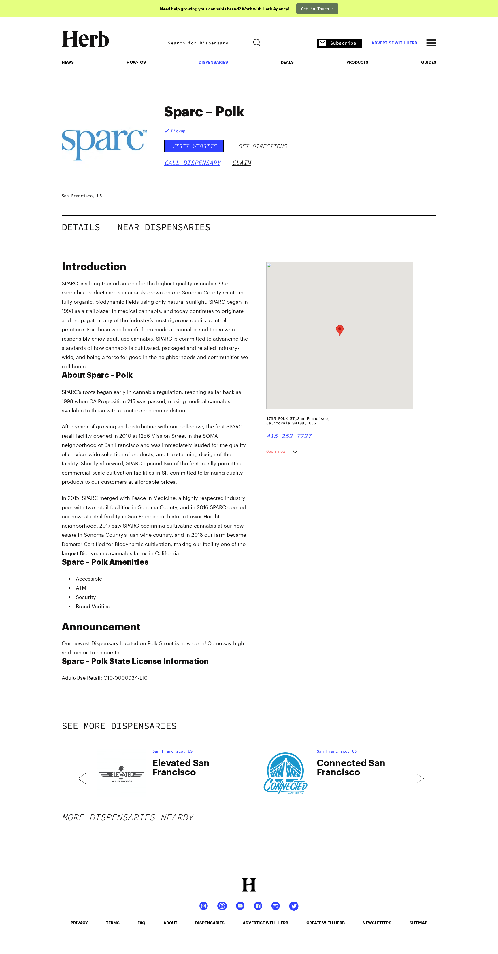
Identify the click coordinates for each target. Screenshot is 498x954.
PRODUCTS (357, 62)
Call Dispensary (192, 162)
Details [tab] (81, 227)
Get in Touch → (317, 8)
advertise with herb (394, 43)
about (170, 922)
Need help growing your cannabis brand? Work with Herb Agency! (224, 8)
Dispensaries (213, 62)
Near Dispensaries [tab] (163, 227)
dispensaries (210, 922)
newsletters (377, 922)
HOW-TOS (136, 62)
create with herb (325, 922)
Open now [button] (275, 451)
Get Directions (262, 146)
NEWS (68, 62)
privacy (79, 922)
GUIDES (428, 62)
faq (141, 922)
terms (113, 922)
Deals (287, 62)
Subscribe (343, 43)
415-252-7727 (288, 435)
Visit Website (193, 146)
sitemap (418, 922)
